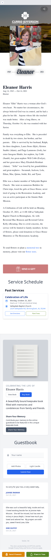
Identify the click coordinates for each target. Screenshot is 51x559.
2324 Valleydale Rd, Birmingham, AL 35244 (27, 308)
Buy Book (26, 394)
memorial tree (33, 247)
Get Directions (15, 313)
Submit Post (25, 472)
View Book (12, 394)
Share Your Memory (16, 430)
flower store (31, 251)
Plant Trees (36, 313)
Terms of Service (32, 548)
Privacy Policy (18, 548)
